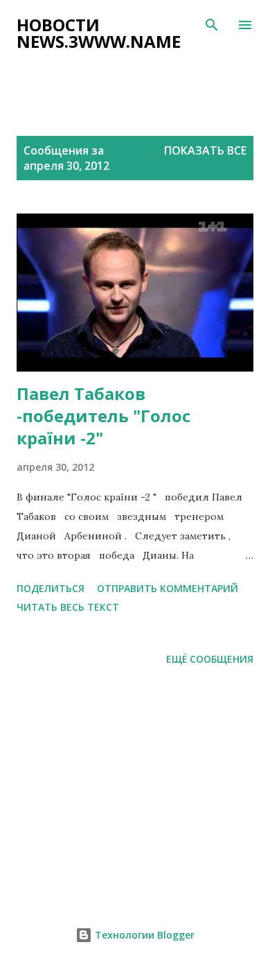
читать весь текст (68, 607)
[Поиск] (212, 25)
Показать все (205, 150)
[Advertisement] (143, 77)
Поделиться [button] (50, 588)
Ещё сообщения (209, 659)
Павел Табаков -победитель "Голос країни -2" (103, 415)
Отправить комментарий (167, 588)
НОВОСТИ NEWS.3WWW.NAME (99, 33)
